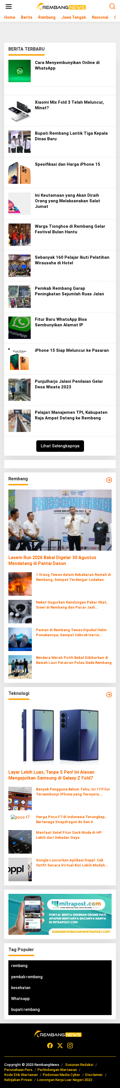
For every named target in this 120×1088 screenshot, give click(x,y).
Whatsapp (20, 998)
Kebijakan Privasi (18, 1080)
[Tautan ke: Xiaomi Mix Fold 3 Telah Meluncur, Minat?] (19, 110)
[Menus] (8, 6)
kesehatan (20, 987)
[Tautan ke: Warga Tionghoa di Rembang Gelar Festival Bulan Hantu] (19, 234)
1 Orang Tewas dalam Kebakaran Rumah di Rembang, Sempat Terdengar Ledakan (73, 577)
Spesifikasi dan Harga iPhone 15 (67, 164)
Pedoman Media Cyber (61, 1075)
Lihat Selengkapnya (60, 445)
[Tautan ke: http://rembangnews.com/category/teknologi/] (109, 694)
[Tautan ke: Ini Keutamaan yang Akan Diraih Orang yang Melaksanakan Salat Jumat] (19, 203)
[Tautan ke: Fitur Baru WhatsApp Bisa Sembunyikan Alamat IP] (19, 327)
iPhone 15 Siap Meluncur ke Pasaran (72, 350)
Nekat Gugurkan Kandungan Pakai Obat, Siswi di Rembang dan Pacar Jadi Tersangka (71, 605)
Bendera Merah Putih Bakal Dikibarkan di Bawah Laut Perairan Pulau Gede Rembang (74, 660)
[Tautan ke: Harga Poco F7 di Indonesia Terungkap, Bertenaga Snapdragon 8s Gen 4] (20, 817)
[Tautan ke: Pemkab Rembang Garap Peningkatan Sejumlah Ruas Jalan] (19, 296)
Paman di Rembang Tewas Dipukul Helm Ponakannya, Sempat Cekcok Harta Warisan (71, 633)
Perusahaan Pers (18, 1070)
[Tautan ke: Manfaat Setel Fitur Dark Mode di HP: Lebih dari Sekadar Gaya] (20, 841)
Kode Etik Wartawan (21, 1075)
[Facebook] (50, 1045)
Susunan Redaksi (79, 1065)
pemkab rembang (26, 977)
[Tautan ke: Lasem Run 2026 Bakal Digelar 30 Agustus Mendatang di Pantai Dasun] (60, 520)
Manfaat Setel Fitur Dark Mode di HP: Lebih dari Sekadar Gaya (69, 835)
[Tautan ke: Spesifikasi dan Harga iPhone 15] (19, 172)
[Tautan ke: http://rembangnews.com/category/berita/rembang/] (109, 480)
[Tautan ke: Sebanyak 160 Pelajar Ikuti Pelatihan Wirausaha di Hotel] (19, 265)
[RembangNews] (61, 6)
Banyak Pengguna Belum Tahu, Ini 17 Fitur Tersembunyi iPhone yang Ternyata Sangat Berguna (73, 792)
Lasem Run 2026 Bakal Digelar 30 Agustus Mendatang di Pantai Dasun (52, 560)
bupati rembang (25, 1009)
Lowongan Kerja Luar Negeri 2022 (64, 1080)
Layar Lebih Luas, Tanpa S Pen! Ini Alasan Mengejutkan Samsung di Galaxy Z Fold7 (51, 775)
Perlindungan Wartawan (57, 1070)
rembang (19, 965)
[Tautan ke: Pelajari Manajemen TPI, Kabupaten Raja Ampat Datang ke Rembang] (19, 420)
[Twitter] (60, 1045)
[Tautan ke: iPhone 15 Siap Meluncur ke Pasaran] (19, 358)
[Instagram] (70, 1045)
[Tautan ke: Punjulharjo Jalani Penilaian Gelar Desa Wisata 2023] (19, 389)
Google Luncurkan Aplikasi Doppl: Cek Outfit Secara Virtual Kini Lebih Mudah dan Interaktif (70, 863)
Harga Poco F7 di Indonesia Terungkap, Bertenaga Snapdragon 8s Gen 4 (71, 819)
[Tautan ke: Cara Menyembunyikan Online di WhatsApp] (19, 70)
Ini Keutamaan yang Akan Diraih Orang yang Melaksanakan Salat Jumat (67, 201)
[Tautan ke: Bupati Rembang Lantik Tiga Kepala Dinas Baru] (19, 141)
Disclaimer (94, 1075)
